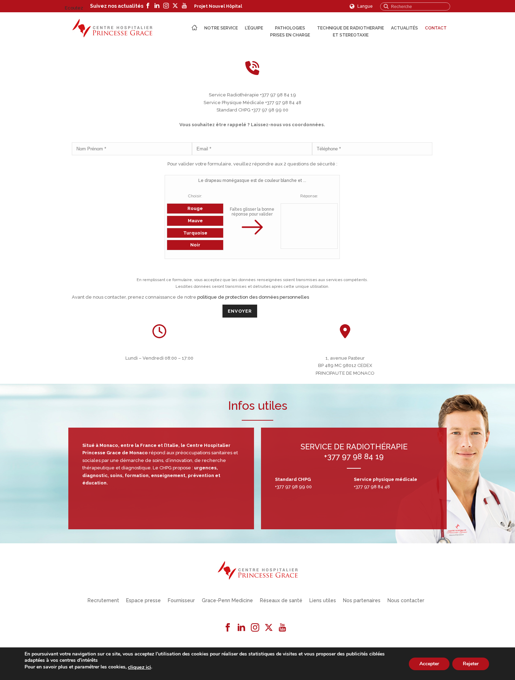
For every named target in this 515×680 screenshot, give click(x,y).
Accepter (429, 663)
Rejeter (471, 663)
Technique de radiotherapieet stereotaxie (350, 32)
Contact (436, 28)
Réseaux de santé (281, 600)
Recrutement (103, 600)
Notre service (221, 28)
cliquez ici (139, 667)
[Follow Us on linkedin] (241, 627)
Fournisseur (181, 600)
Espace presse (143, 600)
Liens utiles (322, 600)
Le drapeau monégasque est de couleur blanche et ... (252, 180)
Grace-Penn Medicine (227, 600)
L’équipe (254, 28)
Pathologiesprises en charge (290, 32)
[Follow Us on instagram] (255, 627)
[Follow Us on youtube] (282, 627)
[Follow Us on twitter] (269, 627)
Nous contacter (405, 600)
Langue (364, 6)
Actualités (404, 28)
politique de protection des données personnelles (253, 297)
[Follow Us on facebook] (228, 627)
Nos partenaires (361, 600)
